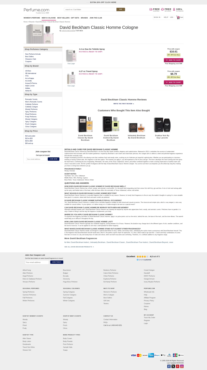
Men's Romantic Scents (33, 102)
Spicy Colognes (30, 121)
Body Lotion (27, 341)
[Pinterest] (177, 366)
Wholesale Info (149, 292)
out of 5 (155, 256)
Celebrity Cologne (31, 107)
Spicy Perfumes (31, 112)
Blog (145, 309)
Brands (84, 18)
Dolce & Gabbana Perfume (32, 279)
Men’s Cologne (109, 295)
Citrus (65, 328)
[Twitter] (173, 366)
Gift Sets (75, 18)
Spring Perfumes (28, 292)
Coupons (28, 61)
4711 (27, 76)
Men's (49, 18)
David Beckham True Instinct (137, 242)
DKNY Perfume (149, 276)
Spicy (25, 322)
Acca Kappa (29, 78)
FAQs (106, 322)
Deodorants (27, 344)
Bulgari (65, 273)
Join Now (53, 159)
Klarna (146, 306)
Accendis (28, 81)
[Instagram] (182, 366)
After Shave (27, 338)
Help (166, 17)
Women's (32, 18)
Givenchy (66, 279)
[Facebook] (169, 366)
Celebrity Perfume (31, 104)
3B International (30, 73)
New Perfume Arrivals (33, 54)
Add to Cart (174, 60)
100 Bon (28, 71)
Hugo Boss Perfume (70, 282)
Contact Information (110, 319)
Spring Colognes (69, 292)
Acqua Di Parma (31, 83)
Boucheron (67, 270)
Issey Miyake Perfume (152, 282)
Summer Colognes (69, 295)
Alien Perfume (28, 273)
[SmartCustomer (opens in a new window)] (143, 260)
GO (120, 9)
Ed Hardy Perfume (110, 282)
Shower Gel (27, 350)
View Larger (71, 63)
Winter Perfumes (28, 300)
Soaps (65, 350)
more (171, 242)
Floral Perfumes (30, 114)
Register (147, 320)
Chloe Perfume (109, 276)
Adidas (27, 88)
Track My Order (149, 317)
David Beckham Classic (116, 242)
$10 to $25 (29, 138)
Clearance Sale (30, 59)
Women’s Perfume (110, 292)
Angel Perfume (28, 276)
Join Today (56, 262)
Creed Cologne (149, 270)
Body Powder (68, 341)
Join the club (96, 18)
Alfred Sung (27, 270)
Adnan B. (28, 91)
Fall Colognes (68, 298)
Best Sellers (63, 18)
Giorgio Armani (149, 279)
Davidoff (147, 273)
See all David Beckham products (78, 247)
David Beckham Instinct (80, 242)
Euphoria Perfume (110, 279)
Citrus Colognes (31, 126)
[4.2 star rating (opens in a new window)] (142, 256)
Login (146, 323)
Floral (25, 325)
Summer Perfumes (29, 295)
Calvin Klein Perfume (111, 273)
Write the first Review (123, 103)
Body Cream (67, 338)
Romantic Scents (31, 99)
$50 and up (29, 143)
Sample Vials (67, 347)
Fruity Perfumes (31, 117)
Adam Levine (29, 86)
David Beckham (68, 31)
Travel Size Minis (29, 347)
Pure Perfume (68, 344)
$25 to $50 (29, 141)
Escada (65, 276)
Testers (106, 303)
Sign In (157, 17)
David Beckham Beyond (158, 242)
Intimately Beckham (97, 242)
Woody (25, 319)
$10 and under (30, 136)
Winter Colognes (69, 300)
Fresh (65, 325)
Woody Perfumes (31, 109)
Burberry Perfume (110, 270)
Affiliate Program (150, 298)
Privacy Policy (149, 300)
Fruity (25, 328)
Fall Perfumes (27, 298)
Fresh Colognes (30, 124)
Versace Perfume (29, 282)
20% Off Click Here (173, 55)
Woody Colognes (31, 119)
